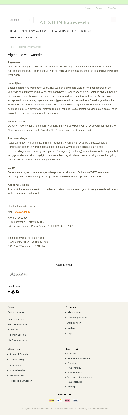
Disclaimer (72, 363)
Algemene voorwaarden (29, 47)
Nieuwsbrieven (17, 375)
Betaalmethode (74, 372)
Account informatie (19, 354)
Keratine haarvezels (63, 31)
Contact (88, 8)
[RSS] (17, 292)
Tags (69, 333)
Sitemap (71, 386)
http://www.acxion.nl (17, 340)
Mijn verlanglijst (17, 370)
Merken (71, 328)
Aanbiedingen (74, 323)
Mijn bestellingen (18, 359)
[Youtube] (13, 292)
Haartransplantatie (23, 37)
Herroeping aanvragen (21, 381)
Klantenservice (74, 381)
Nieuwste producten (77, 317)
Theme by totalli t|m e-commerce (93, 409)
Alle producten (74, 312)
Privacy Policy (74, 367)
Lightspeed (71, 409)
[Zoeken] (30, 20)
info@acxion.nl (22, 212)
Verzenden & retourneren (79, 377)
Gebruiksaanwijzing (34, 31)
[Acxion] (19, 274)
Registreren (113, 8)
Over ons (71, 353)
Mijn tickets (15, 365)
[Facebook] (9, 292)
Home (13, 31)
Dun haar (87, 31)
